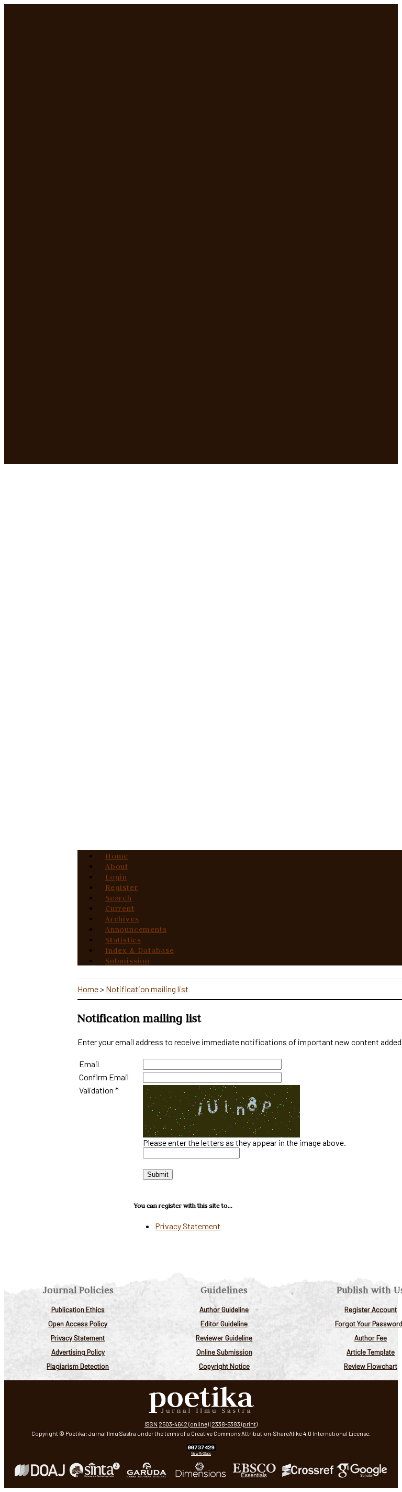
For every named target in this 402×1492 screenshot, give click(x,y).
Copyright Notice (224, 1365)
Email (89, 1064)
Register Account (370, 1309)
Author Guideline (224, 1309)
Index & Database (139, 950)
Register (121, 887)
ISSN (151, 1424)
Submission (127, 960)
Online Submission (224, 1351)
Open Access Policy (77, 1323)
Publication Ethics (78, 1309)
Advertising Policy (78, 1351)
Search (118, 898)
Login (116, 877)
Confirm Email (104, 1077)
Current (120, 908)
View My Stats (201, 1453)
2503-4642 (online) (184, 1424)
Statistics (123, 939)
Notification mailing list (147, 989)
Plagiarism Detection (78, 1365)
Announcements (135, 929)
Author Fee (370, 1337)
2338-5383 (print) (234, 1424)
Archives (122, 919)
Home (116, 856)
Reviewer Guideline (224, 1337)
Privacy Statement (78, 1337)
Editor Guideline (224, 1323)
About (116, 866)
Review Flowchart (370, 1365)
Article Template (371, 1351)
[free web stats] (201, 1448)
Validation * (99, 1090)
